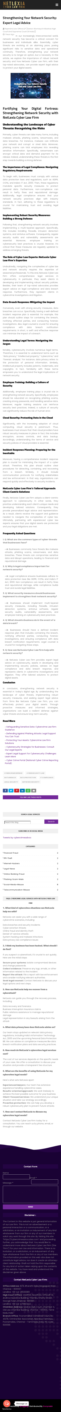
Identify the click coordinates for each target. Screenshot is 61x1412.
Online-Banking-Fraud (31, 874)
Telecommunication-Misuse (31, 889)
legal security (11, 782)
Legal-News (31, 868)
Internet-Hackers (31, 863)
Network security (30, 782)
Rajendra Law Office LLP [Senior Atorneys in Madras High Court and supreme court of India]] (29, 30)
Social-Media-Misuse (31, 884)
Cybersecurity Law (35, 773)
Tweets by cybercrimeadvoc (17, 837)
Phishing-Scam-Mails (31, 879)
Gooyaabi (47, 1406)
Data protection (28, 777)
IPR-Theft (31, 858)
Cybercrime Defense (13, 773)
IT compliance (46, 777)
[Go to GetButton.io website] (6, 1409)
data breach (10, 777)
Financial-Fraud (31, 853)
